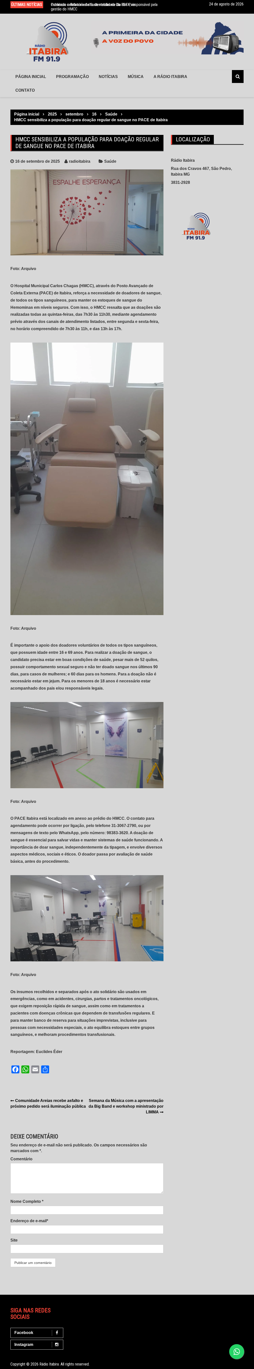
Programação (72, 77)
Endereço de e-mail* (29, 1221)
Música (136, 77)
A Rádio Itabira (170, 77)
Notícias (108, 77)
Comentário (21, 1159)
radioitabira (79, 161)
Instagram (23, 1344)
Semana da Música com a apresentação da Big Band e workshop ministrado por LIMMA (126, 1106)
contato (25, 90)
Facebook (23, 1332)
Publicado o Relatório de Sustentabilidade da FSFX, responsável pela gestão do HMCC (104, 6)
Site (14, 1240)
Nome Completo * (26, 1201)
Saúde (110, 161)
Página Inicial (30, 77)
